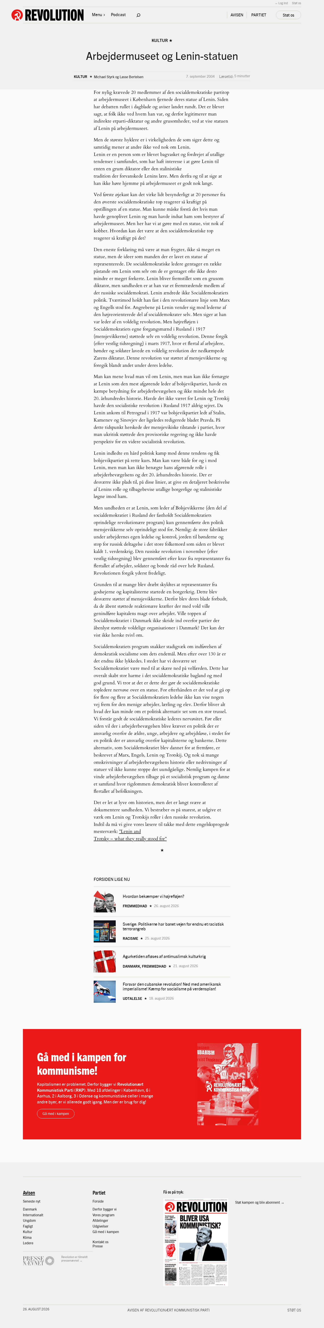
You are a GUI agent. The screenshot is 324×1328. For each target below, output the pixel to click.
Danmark (30, 1209)
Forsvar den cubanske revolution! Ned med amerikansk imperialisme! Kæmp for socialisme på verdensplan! (172, 986)
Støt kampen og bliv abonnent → (259, 1202)
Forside (98, 1201)
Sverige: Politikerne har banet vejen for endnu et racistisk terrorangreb (173, 926)
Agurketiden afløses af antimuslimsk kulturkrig (165, 956)
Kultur (160, 40)
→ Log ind (281, 3)
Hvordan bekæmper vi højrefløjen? (154, 896)
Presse (98, 1246)
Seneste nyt (31, 1201)
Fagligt (28, 1226)
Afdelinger (100, 1220)
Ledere (28, 1243)
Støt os (296, 3)
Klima (27, 1237)
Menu (97, 14)
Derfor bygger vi (105, 1209)
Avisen (29, 1192)
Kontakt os (100, 1241)
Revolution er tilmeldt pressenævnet (74, 1258)
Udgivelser (100, 1226)
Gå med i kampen (56, 1113)
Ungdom (29, 1220)
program (108, 1215)
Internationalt (33, 1215)
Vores (97, 1215)
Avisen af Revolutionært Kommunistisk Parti (168, 1310)
